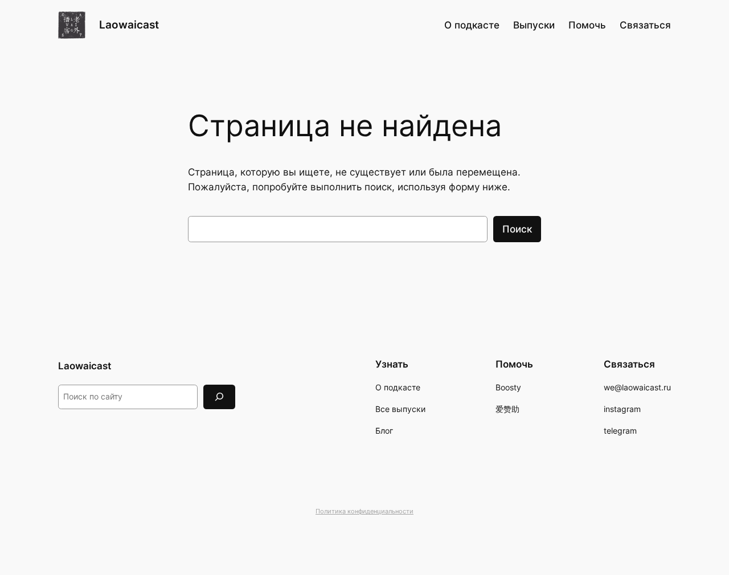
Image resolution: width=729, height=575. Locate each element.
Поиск (517, 229)
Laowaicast (129, 24)
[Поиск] (219, 397)
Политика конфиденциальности (364, 511)
